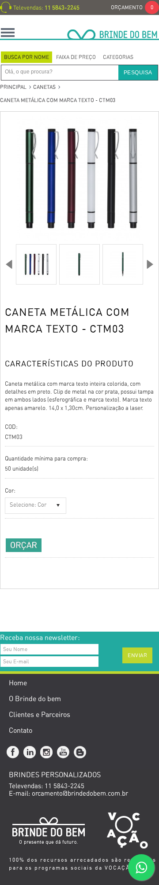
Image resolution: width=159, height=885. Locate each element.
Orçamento (132, 7)
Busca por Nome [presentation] (26, 57)
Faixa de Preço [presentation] (76, 57)
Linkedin (30, 752)
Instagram (46, 752)
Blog (80, 752)
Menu (7, 32)
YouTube (63, 752)
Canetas (44, 87)
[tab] (26, 57)
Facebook (13, 752)
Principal (13, 87)
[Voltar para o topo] (0, 619)
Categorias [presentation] (118, 57)
